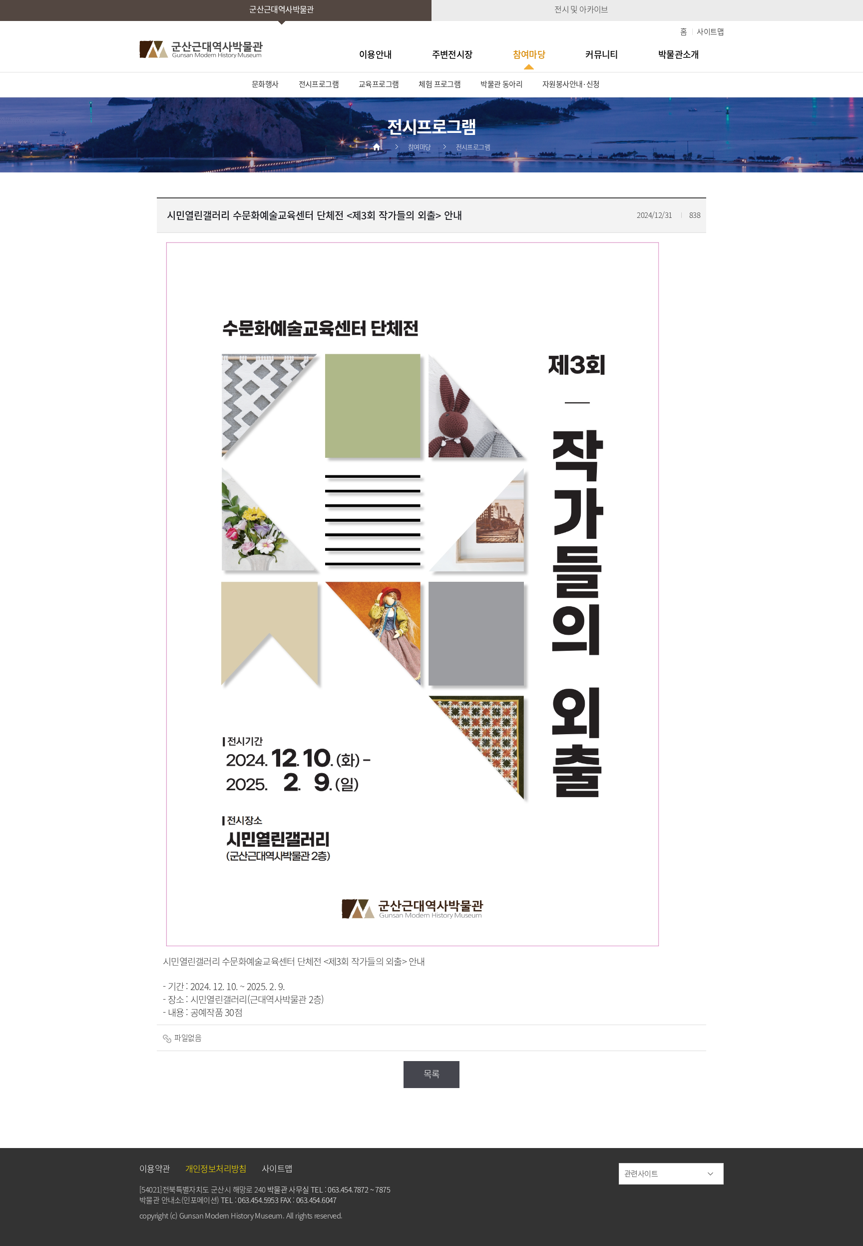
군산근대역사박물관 (281, 9)
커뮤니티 (601, 54)
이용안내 (375, 54)
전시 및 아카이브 (581, 9)
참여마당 (529, 54)
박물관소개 (678, 54)
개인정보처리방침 (216, 1168)
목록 (432, 1074)
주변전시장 (452, 54)
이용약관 (154, 1168)
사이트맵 (710, 31)
